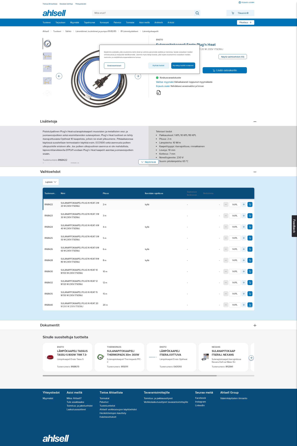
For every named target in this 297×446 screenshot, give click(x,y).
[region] (149, 59)
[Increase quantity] (243, 204)
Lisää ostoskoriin (226, 70)
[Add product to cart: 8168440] (250, 304)
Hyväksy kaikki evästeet (183, 65)
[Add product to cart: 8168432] (250, 282)
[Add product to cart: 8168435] (250, 293)
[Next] (138, 76)
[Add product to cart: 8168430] (250, 271)
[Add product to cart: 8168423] (250, 215)
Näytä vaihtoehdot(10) (232, 56)
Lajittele (49, 182)
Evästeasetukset (108, 417)
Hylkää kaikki (158, 65)
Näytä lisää (150, 162)
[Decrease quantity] (225, 204)
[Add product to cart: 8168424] (250, 226)
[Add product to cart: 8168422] (250, 204)
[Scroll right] (251, 357)
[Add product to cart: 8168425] (250, 238)
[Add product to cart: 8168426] (250, 249)
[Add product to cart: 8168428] (250, 260)
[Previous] (59, 76)
